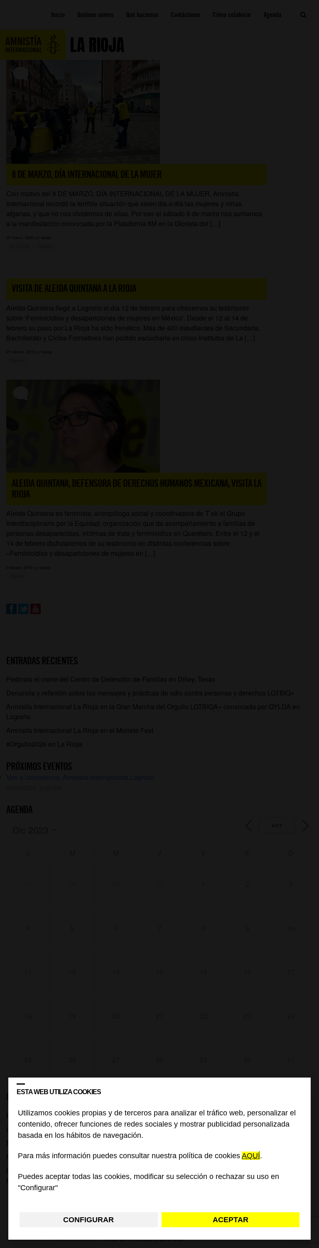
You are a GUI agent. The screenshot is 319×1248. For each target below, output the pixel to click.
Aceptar (230, 1220)
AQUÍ (251, 1156)
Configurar (88, 1220)
